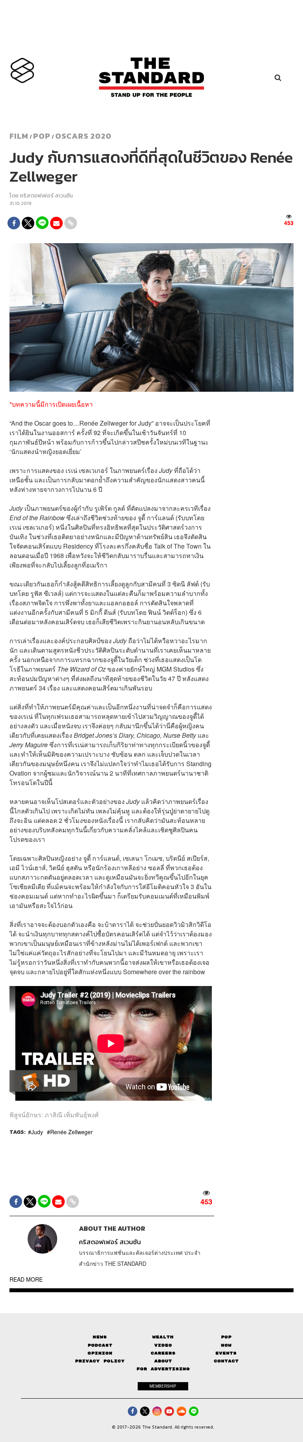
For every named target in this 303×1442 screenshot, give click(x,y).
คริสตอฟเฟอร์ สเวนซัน (46, 196)
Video (163, 1345)
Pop (226, 1337)
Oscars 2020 (83, 136)
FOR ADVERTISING (163, 1369)
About (163, 1361)
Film (18, 136)
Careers (163, 1353)
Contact (226, 1361)
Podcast (100, 1345)
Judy (37, 1132)
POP (41, 136)
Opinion (100, 1353)
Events (226, 1353)
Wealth (163, 1337)
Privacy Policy (100, 1361)
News (100, 1337)
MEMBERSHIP (163, 1386)
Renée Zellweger (71, 1132)
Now (226, 1345)
